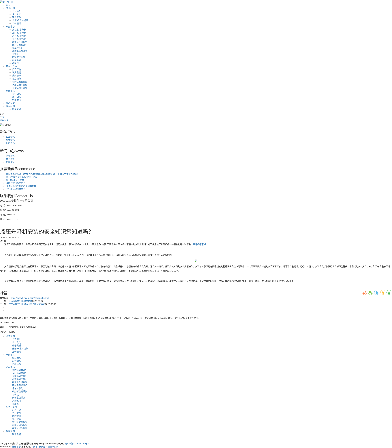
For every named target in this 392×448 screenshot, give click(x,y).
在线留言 (10, 102)
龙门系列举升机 (19, 32)
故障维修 (16, 75)
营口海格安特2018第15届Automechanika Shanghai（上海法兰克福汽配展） (42, 173)
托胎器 (15, 63)
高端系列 (16, 60)
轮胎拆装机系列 (19, 50)
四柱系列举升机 (19, 44)
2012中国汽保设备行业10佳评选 (21, 176)
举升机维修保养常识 (15, 189)
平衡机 (15, 53)
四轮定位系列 (18, 57)
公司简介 (16, 11)
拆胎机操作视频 (19, 84)
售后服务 (16, 78)
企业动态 (16, 93)
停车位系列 (17, 47)
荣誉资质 (16, 17)
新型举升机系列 (19, 41)
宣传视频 (16, 23)
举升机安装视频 (19, 81)
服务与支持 (11, 66)
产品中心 (10, 26)
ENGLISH (4, 119)
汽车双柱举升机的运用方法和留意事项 (27, 304)
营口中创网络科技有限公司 (45, 446)
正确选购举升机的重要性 (20, 300)
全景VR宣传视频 (20, 20)
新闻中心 (10, 90)
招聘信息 (16, 99)
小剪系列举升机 (19, 38)
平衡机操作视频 (19, 87)
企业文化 (16, 14)
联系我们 (10, 106)
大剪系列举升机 (19, 35)
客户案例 (16, 72)
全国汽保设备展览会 (15, 182)
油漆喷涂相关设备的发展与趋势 (21, 186)
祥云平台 (16, 446)
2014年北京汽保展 (15, 179)
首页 (8, 4)
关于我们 (10, 7)
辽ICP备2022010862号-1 (77, 443)
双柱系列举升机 (19, 29)
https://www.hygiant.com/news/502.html (30, 297)
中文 (2, 116)
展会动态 (16, 96)
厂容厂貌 (16, 69)
